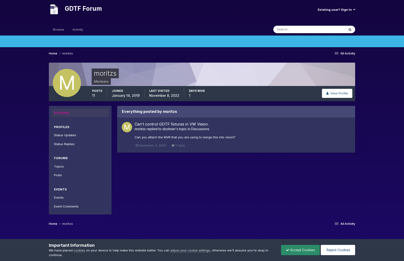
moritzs (140, 129)
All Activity (61, 112)
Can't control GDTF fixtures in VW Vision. (172, 124)
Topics (59, 166)
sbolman (168, 129)
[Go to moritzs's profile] (127, 127)
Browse (58, 29)
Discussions (200, 129)
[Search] (350, 29)
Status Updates (328, 29)
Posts (58, 175)
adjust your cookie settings (190, 250)
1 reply (180, 145)
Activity (77, 29)
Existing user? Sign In (335, 9)
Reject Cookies (338, 250)
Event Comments (66, 206)
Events (59, 197)
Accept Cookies (302, 250)
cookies (79, 250)
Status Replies (64, 144)
